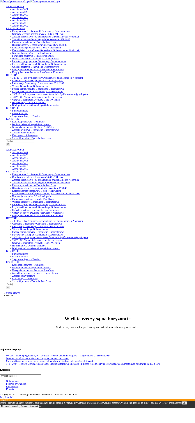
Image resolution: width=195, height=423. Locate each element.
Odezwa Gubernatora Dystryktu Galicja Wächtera (36, 99)
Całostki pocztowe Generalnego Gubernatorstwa (35, 66)
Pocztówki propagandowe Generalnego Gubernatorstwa (39, 61)
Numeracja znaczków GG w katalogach (31, 53)
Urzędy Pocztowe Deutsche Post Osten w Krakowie (37, 72)
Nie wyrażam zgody (10, 406)
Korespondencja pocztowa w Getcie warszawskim (36, 47)
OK (184, 403)
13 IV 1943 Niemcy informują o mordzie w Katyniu (37, 97)
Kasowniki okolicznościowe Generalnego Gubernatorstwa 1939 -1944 (46, 50)
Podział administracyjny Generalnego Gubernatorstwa (38, 88)
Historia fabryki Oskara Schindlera (29, 102)
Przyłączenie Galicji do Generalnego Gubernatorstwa (37, 91)
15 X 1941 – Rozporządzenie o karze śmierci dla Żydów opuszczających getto (50, 94)
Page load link (7, 397)
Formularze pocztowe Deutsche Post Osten (33, 56)
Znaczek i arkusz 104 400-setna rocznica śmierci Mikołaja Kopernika (45, 36)
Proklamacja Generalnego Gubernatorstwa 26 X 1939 (38, 83)
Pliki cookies (12, 386)
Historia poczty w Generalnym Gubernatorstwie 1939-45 (39, 45)
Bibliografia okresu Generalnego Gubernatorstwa (36, 105)
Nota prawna (12, 381)
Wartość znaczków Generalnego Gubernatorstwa (35, 58)
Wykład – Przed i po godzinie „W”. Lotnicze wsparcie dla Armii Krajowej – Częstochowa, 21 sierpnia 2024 (58, 355)
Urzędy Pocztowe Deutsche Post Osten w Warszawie (38, 69)
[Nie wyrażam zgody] (40, 406)
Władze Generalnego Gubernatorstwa (30, 86)
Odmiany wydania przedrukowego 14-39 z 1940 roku (38, 34)
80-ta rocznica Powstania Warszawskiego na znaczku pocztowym (37, 358)
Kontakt (10, 389)
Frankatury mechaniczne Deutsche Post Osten (34, 42)
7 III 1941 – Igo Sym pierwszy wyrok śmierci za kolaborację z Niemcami (47, 77)
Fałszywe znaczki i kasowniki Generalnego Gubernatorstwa (41, 31)
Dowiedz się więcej (29, 406)
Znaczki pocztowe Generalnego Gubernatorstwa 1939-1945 (41, 39)
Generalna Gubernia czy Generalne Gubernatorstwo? (37, 80)
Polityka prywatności (16, 383)
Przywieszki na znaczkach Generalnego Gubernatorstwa (39, 64)
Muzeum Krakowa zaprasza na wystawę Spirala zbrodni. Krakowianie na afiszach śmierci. (49, 361)
